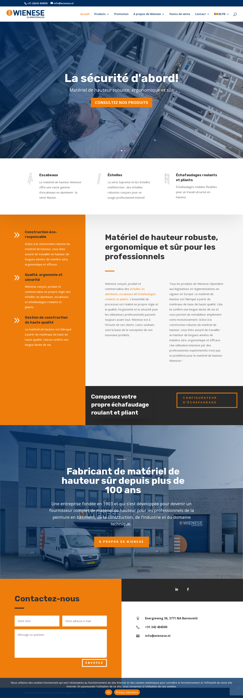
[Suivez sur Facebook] (188, 589)
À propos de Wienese (147, 14)
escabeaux (126, 294)
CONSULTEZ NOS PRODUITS (121, 102)
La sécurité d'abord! (121, 78)
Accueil (84, 14)
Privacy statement (127, 692)
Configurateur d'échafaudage (200, 400)
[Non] (238, 688)
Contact (200, 14)
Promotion (121, 14)
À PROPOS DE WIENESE (121, 541)
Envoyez (94, 663)
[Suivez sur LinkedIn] (176, 589)
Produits (100, 14)
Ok (108, 692)
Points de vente (180, 14)
